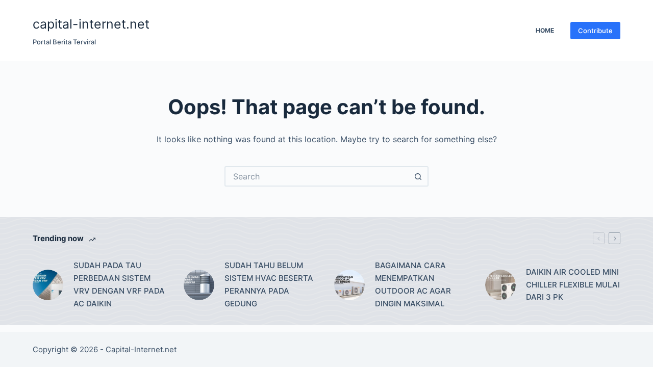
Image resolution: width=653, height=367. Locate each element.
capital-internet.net (91, 24)
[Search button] (418, 176)
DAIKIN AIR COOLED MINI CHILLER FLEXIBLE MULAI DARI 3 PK (573, 284)
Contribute (595, 31)
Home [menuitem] (545, 30)
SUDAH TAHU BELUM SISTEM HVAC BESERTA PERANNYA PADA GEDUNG (268, 284)
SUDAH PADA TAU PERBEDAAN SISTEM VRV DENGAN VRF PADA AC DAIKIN (119, 284)
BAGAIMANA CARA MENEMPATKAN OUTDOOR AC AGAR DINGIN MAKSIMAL (413, 284)
